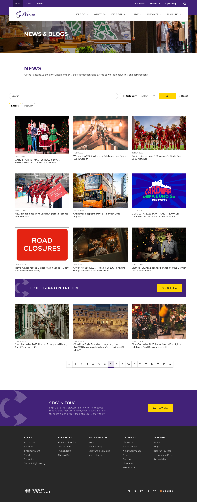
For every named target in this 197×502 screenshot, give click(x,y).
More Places (95, 455)
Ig (148, 491)
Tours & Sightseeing (34, 463)
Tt (141, 491)
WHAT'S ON (100, 14)
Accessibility (160, 459)
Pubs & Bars (64, 451)
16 (164, 364)
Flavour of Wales (67, 442)
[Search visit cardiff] (184, 3)
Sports (27, 455)
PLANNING (172, 14)
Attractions (30, 442)
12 (140, 364)
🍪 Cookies (166, 491)
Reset (184, 96)
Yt (154, 491)
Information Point (163, 455)
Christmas (128, 442)
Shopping (29, 459)
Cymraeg (170, 3)
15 (158, 364)
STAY (136, 14)
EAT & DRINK (118, 14)
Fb (129, 491)
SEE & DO (80, 14)
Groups (127, 455)
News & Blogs (130, 446)
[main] (98, 251)
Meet (28, 3)
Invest (40, 3)
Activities (28, 446)
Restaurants (64, 446)
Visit (18, 3)
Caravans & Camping (99, 451)
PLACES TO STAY (98, 438)
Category (131, 96)
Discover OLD (131, 438)
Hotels (92, 442)
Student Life (129, 467)
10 (128, 364)
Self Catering (96, 446)
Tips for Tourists (162, 451)
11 (134, 364)
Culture (127, 459)
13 (146, 364)
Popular (28, 106)
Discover (152, 14)
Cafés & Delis (64, 455)
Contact (140, 3)
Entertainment (32, 451)
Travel (157, 442)
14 (152, 364)
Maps (156, 446)
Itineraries (128, 463)
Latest (14, 106)
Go (167, 96)
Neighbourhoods (132, 451)
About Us (155, 3)
